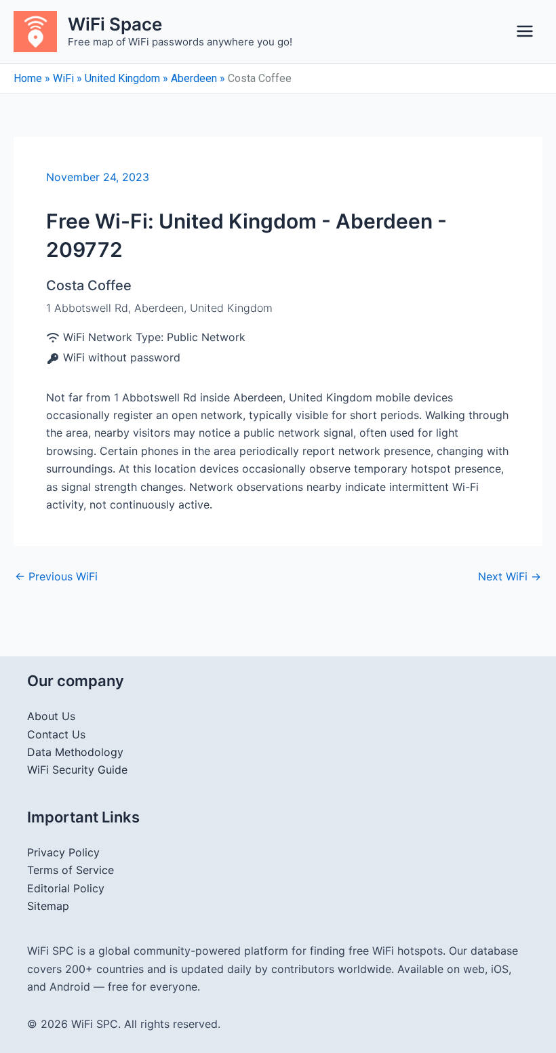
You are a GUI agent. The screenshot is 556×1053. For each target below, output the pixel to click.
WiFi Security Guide (77, 769)
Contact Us (56, 734)
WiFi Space (115, 24)
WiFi (63, 78)
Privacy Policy (63, 852)
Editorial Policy (65, 888)
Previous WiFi (56, 576)
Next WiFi (509, 576)
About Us (51, 716)
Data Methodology (75, 752)
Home (28, 78)
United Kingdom (122, 78)
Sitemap (48, 906)
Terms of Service (70, 870)
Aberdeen (194, 78)
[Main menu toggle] (524, 31)
